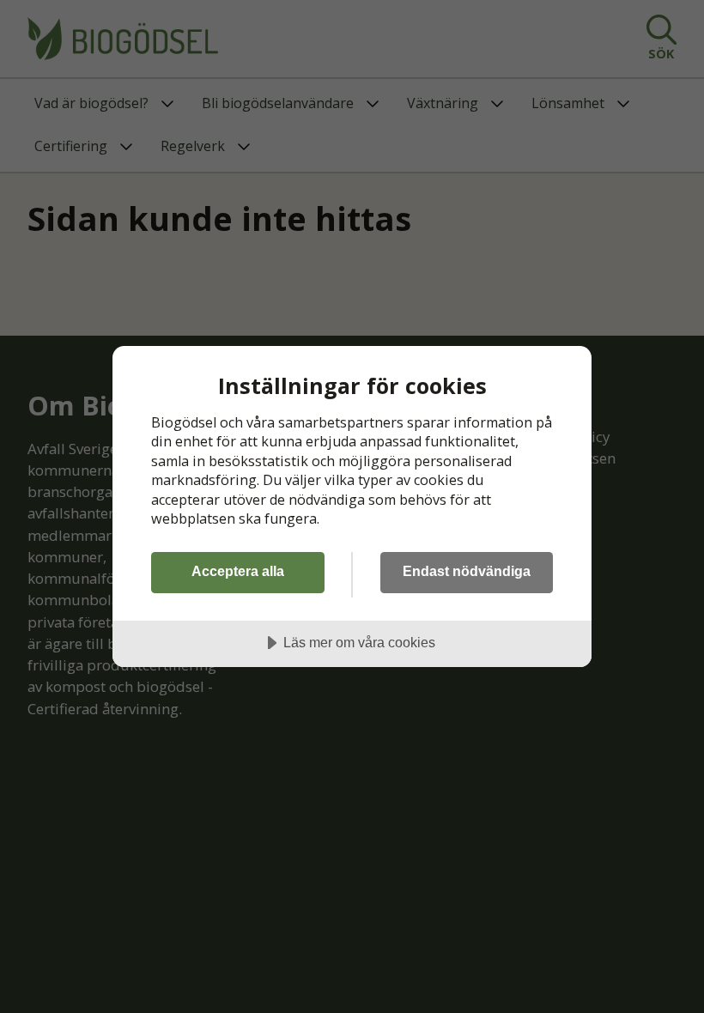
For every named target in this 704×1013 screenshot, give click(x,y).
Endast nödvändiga (467, 571)
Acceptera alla (237, 571)
